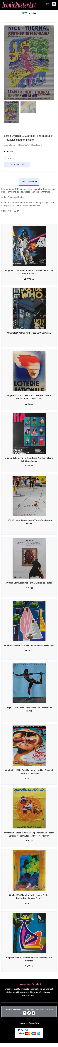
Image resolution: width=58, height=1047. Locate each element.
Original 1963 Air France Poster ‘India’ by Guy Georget (29, 645)
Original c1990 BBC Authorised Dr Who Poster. (29, 333)
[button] (54, 4)
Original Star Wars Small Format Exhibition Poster (29, 583)
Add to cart (18, 165)
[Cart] (47, 4)
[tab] (29, 182)
